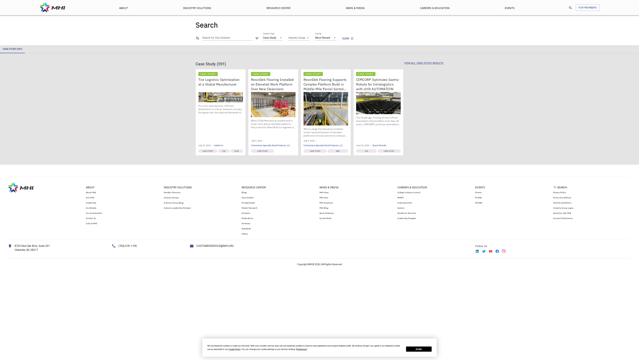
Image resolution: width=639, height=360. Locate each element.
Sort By (318, 33)
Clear (345, 38)
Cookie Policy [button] (234, 349)
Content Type (268, 33)
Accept (419, 349)
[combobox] (299, 37)
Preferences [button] (301, 349)
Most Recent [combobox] (322, 37)
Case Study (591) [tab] (12, 49)
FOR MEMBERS (587, 7)
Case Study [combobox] (269, 37)
